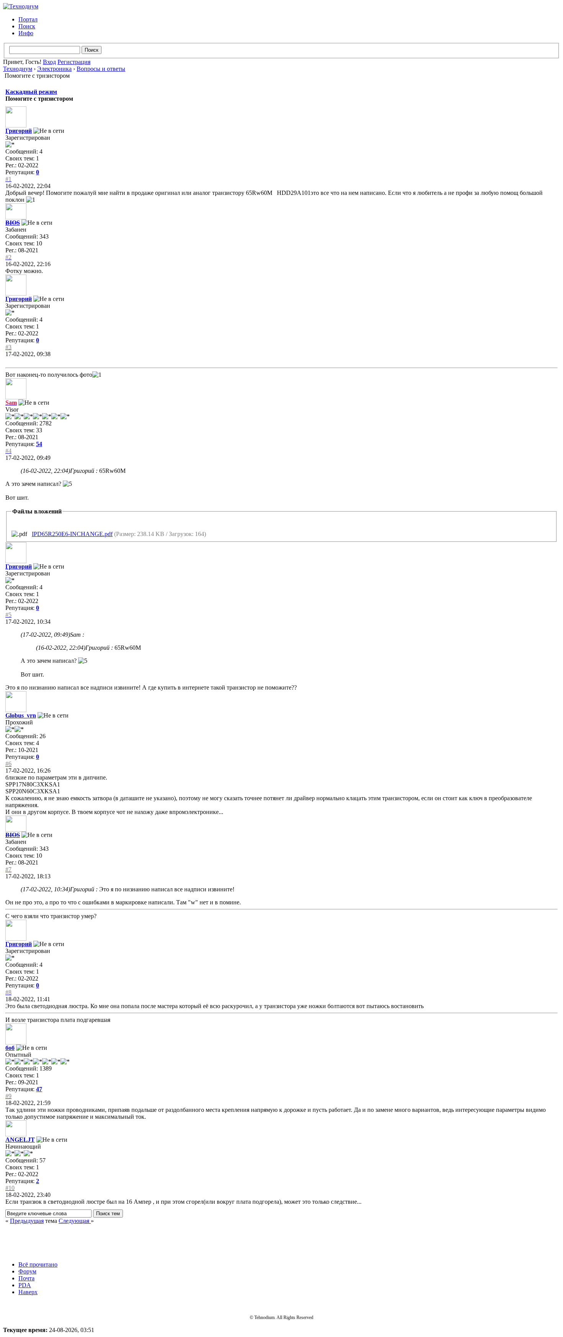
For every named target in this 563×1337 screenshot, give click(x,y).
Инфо (25, 33)
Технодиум (17, 68)
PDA (24, 1285)
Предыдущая (27, 1221)
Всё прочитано (37, 1264)
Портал (28, 19)
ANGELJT (20, 1139)
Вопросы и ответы (101, 68)
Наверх (28, 1292)
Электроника (54, 68)
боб (10, 1047)
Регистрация (73, 62)
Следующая (75, 1221)
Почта (26, 1278)
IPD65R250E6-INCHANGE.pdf (72, 534)
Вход (49, 62)
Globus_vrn (20, 715)
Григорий (18, 130)
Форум (27, 1271)
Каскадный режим (31, 91)
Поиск (26, 26)
